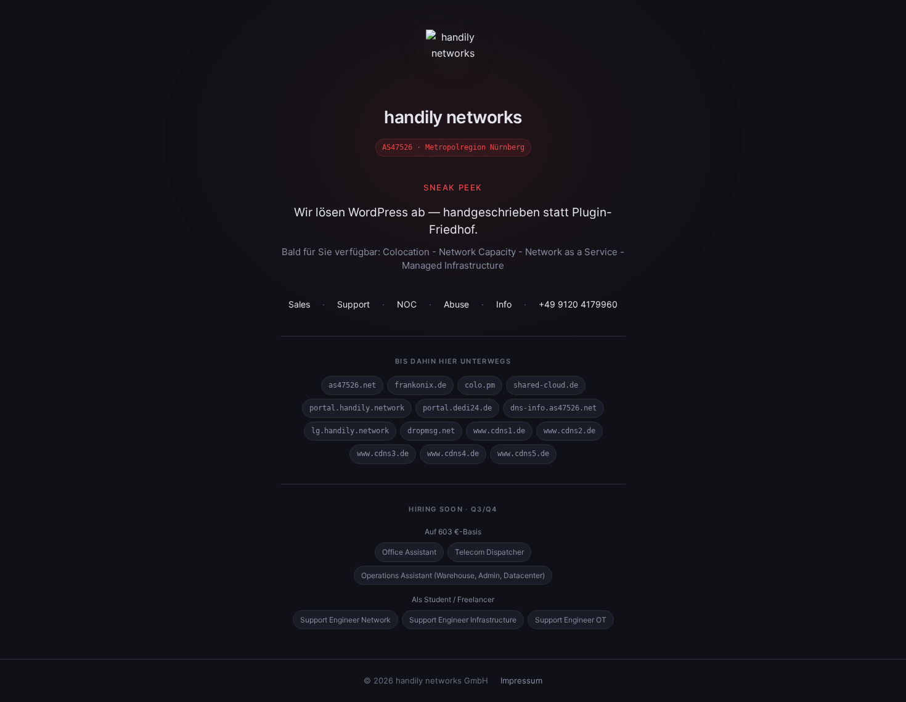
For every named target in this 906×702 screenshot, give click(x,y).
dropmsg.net (431, 431)
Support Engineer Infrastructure (462, 619)
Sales (299, 304)
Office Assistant (409, 552)
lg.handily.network (350, 431)
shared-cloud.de (545, 385)
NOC (407, 304)
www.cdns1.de (499, 431)
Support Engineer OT (570, 619)
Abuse (456, 304)
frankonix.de (420, 385)
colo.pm (480, 385)
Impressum (521, 680)
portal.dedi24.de (457, 408)
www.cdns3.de (383, 453)
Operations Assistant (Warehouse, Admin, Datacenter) (453, 575)
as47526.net (352, 385)
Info (504, 304)
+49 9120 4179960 (578, 304)
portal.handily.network (356, 408)
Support (353, 304)
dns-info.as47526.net (553, 408)
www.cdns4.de (453, 453)
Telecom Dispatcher (489, 552)
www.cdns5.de (523, 453)
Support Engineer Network (345, 619)
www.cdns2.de (569, 431)
